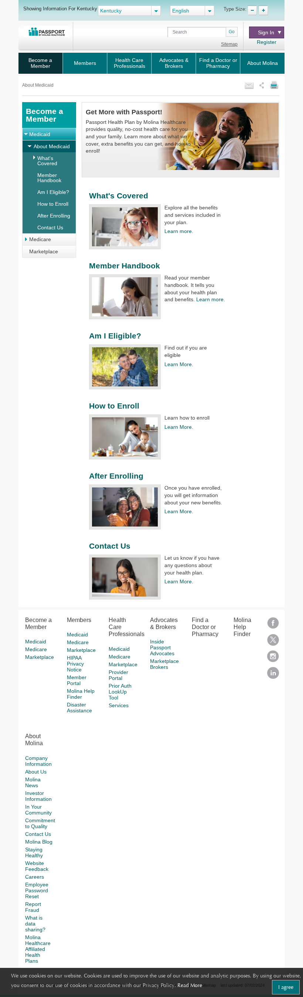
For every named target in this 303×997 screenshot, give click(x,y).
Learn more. (178, 231)
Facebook (273, 625)
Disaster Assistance (79, 707)
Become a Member (40, 63)
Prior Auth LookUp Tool (120, 692)
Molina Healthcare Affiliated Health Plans (38, 949)
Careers (34, 877)
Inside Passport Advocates (162, 647)
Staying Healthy (34, 852)
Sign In (266, 32)
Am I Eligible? (53, 192)
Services (119, 705)
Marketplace (43, 251)
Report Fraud (33, 907)
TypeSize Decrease (252, 10)
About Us (36, 772)
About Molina (262, 63)
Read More (189, 985)
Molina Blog (38, 842)
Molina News (33, 782)
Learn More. (178, 364)
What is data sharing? (35, 923)
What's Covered (47, 160)
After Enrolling (53, 216)
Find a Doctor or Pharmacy (218, 63)
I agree (285, 987)
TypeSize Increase (263, 10)
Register (266, 42)
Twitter (273, 642)
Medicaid (39, 134)
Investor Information (38, 796)
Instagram (273, 658)
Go (232, 31)
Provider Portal (118, 675)
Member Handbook (49, 177)
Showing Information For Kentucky (60, 8)
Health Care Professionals (129, 63)
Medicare (40, 239)
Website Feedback (36, 866)
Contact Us (50, 227)
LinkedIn (273, 675)
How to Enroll (52, 204)
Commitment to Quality (40, 823)
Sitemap (229, 44)
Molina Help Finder (81, 694)
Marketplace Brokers (164, 664)
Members (85, 63)
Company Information (38, 761)
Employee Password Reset (36, 890)
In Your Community (38, 810)
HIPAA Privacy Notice (75, 664)
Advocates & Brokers (173, 63)
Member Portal (76, 680)
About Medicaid (52, 146)
